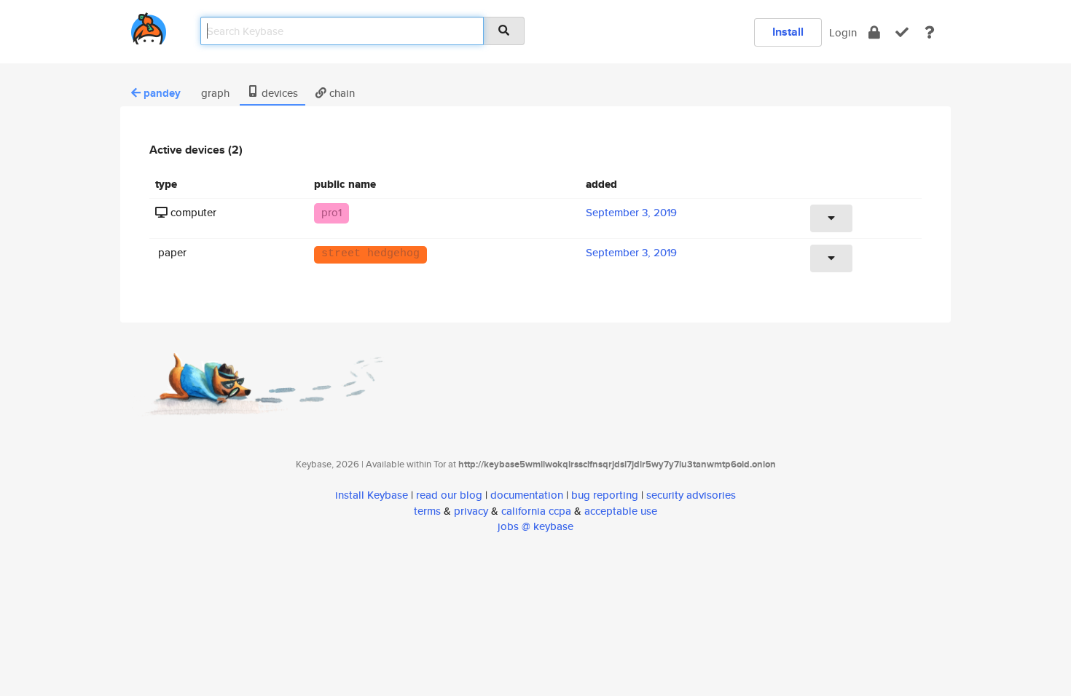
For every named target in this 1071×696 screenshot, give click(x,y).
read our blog (449, 494)
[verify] (902, 32)
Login (843, 32)
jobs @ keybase (535, 526)
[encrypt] (874, 32)
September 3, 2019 (631, 212)
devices (278, 92)
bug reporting (604, 494)
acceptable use (620, 510)
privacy (471, 510)
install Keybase (371, 494)
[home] (148, 25)
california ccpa (536, 510)
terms (427, 510)
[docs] (930, 32)
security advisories (691, 494)
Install (788, 31)
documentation (526, 494)
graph (214, 92)
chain (340, 92)
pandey (162, 93)
